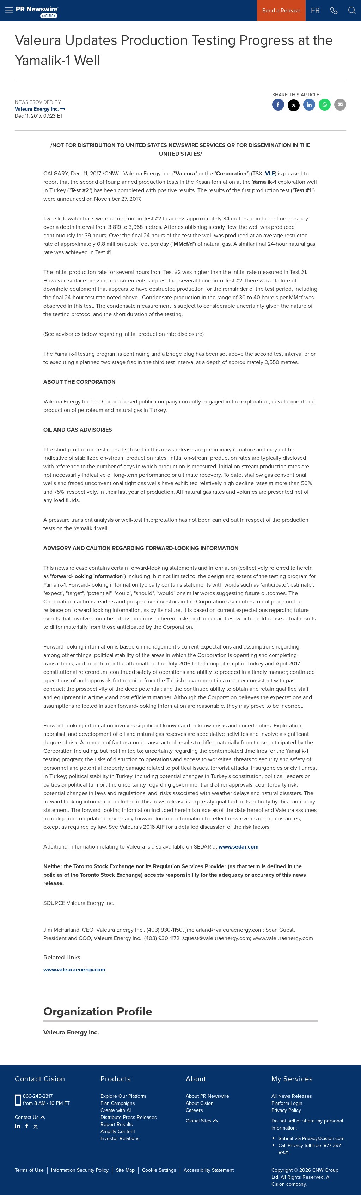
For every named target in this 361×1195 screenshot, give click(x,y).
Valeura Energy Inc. (71, 1032)
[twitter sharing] (294, 106)
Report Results (116, 1124)
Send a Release (281, 10)
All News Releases (291, 1096)
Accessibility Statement (209, 1170)
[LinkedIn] (18, 1126)
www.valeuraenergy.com (74, 969)
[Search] (352, 10)
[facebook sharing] (278, 105)
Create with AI (115, 1110)
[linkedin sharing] (309, 105)
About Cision (200, 1103)
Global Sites (199, 1121)
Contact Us (27, 1117)
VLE (270, 173)
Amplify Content (117, 1131)
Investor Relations (120, 1138)
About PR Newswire (207, 1096)
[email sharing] (340, 105)
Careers (194, 1110)
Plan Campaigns (117, 1103)
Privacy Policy (286, 1110)
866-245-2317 (38, 1096)
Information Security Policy (80, 1170)
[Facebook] (27, 1126)
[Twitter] (35, 1126)
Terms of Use (29, 1170)
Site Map (125, 1170)
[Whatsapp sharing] (325, 105)
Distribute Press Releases (128, 1117)
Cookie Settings (159, 1170)
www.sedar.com (239, 847)
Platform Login (286, 1103)
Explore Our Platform (123, 1096)
